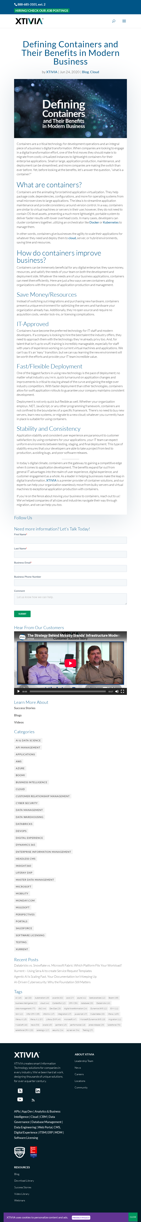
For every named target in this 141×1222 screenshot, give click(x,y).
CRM (73, 1003)
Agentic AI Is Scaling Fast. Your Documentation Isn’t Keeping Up (55, 976)
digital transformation (75, 1008)
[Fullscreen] (122, 691)
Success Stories (24, 708)
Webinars (19, 1200)
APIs (17, 1111)
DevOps (21, 830)
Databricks (24, 823)
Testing (21, 942)
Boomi (20, 775)
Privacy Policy (81, 1217)
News (78, 1067)
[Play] (18, 691)
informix (49, 1014)
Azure (20, 768)
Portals (21, 921)
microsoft (70, 1019)
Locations (80, 1081)
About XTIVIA (84, 1054)
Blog (85, 72)
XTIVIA (51, 72)
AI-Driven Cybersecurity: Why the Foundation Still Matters (52, 982)
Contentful (59, 1003)
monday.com (25, 900)
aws (70, 997)
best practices (97, 997)
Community (81, 1087)
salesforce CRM (24, 1030)
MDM (58, 1132)
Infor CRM (33, 1014)
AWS (18, 761)
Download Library (24, 1180)
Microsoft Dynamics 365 (92, 1019)
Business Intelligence (31, 782)
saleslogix (43, 1030)
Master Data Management (35, 879)
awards (57, 997)
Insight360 (23, 865)
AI (18, 997)
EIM (114, 1008)
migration (115, 1019)
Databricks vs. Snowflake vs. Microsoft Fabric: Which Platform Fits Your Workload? (68, 965)
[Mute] (117, 691)
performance (77, 1024)
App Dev (27, 1111)
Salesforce (24, 928)
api (28, 997)
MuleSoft (23, 907)
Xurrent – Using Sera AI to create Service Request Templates (53, 971)
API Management (28, 747)
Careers (79, 1074)
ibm (19, 1014)
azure (81, 997)
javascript (81, 1014)
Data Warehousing (29, 817)
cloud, (72, 238)
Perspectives (25, 914)
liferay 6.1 (36, 1019)
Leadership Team (84, 1061)
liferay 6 (21, 1019)
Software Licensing (30, 935)
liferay (113, 1014)
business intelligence (26, 1003)
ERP (50, 1132)
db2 (42, 1008)
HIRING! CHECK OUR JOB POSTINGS (41, 10)
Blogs (18, 715)
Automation (42, 997)
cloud (44, 1003)
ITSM (42, 1132)
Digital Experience (29, 837)
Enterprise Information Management (43, 851)
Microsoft (23, 886)
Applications (25, 754)
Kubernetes (111, 222)
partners (61, 1024)
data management (25, 1008)
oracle (47, 1024)
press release (96, 1024)
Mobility (22, 893)
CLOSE (133, 1217)
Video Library (21, 1193)
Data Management (29, 809)
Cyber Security (27, 803)
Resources (22, 1167)
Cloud (94, 72)
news (35, 1024)
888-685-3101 (27, 4)
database (87, 1003)
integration (64, 1014)
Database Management (46, 1122)
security (57, 1030)
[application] (70, 663)
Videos (19, 722)
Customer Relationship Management (43, 796)
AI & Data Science (28, 740)
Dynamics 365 (25, 844)
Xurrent (22, 949)
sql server (73, 1030)
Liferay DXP (24, 872)
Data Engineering (25, 1127)
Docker (94, 222)
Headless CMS (25, 858)
